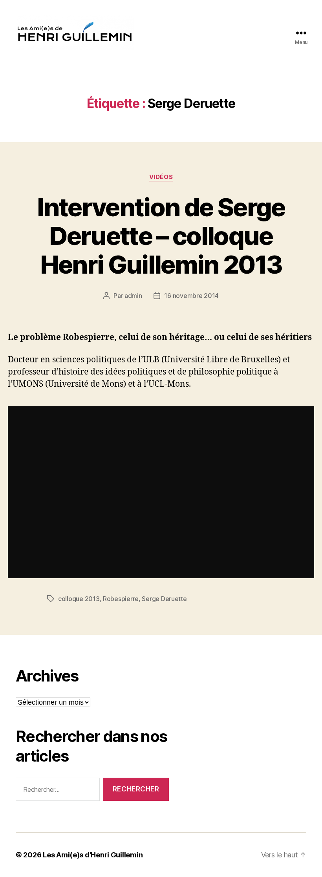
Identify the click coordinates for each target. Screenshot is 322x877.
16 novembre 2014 (191, 296)
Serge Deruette (164, 599)
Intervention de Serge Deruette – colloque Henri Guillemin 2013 (161, 236)
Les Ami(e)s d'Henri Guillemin (93, 855)
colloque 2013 (79, 599)
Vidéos (161, 177)
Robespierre (121, 599)
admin (133, 296)
